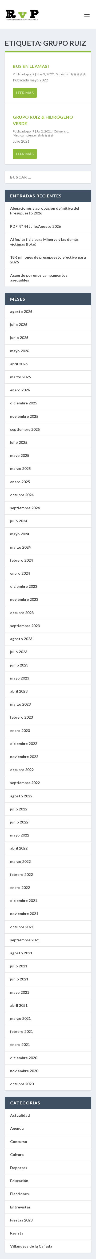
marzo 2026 (20, 377)
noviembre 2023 (24, 599)
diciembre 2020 (23, 1057)
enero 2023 (20, 730)
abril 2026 (18, 364)
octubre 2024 (22, 494)
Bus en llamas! (31, 66)
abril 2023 (18, 691)
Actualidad (20, 1115)
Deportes (18, 1167)
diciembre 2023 (23, 586)
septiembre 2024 (25, 508)
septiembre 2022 (25, 782)
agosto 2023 (21, 638)
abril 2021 (18, 1005)
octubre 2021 (22, 927)
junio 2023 (19, 665)
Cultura (17, 1154)
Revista (16, 1233)
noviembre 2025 (24, 416)
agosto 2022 (21, 796)
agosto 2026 (21, 311)
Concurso (18, 1141)
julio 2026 (18, 324)
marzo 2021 (20, 1018)
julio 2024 (18, 521)
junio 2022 (19, 822)
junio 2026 (19, 337)
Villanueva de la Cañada (31, 1246)
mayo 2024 (19, 534)
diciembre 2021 (23, 900)
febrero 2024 (21, 560)
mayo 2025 (19, 455)
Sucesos (62, 74)
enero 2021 (20, 1044)
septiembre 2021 (25, 940)
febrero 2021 (21, 1031)
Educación (19, 1180)
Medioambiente (24, 135)
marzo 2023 (20, 704)
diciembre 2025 (23, 403)
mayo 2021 (19, 992)
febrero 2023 (21, 717)
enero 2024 (20, 573)
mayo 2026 (19, 351)
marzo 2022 (20, 861)
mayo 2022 (19, 835)
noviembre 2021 (24, 913)
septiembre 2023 (25, 625)
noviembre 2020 (24, 1071)
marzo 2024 (20, 547)
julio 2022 (18, 809)
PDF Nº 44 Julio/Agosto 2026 (35, 226)
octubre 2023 (22, 612)
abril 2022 (18, 848)
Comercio (61, 131)
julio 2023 (18, 651)
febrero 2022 (21, 874)
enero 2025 (20, 481)
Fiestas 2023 (21, 1220)
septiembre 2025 (25, 429)
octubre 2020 (22, 1084)
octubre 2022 (22, 769)
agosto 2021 (21, 953)
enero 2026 (20, 390)
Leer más (25, 92)
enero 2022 (20, 887)
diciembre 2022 (23, 743)
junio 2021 (19, 979)
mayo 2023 (19, 678)
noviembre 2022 (24, 756)
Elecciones (19, 1193)
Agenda (17, 1128)
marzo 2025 (20, 468)
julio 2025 (18, 442)
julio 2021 (18, 966)
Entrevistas (20, 1207)
